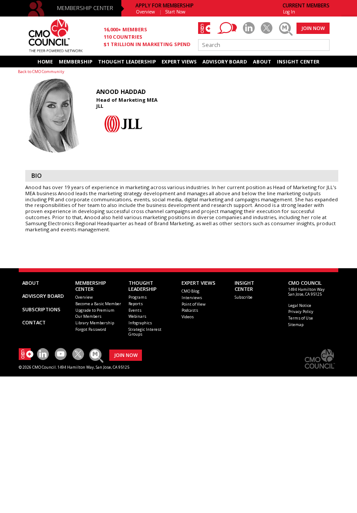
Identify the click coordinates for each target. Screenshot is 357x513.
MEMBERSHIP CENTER (85, 8)
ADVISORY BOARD (224, 61)
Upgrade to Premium (95, 310)
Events (134, 310)
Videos (188, 317)
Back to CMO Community (41, 71)
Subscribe (244, 297)
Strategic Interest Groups (145, 331)
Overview (145, 12)
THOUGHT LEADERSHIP (127, 61)
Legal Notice (299, 305)
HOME (45, 61)
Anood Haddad (121, 92)
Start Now (175, 12)
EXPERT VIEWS (179, 61)
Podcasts (190, 310)
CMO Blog (190, 291)
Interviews (192, 297)
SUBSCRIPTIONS (41, 309)
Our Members (88, 316)
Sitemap (295, 324)
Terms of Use (300, 318)
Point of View (193, 304)
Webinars (137, 316)
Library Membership (94, 323)
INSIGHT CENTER (298, 61)
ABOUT (262, 61)
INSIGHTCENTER (244, 286)
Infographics (140, 323)
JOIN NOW (313, 28)
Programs (137, 297)
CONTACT (34, 322)
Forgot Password (90, 329)
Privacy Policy (300, 311)
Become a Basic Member (98, 303)
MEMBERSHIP (75, 61)
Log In (289, 12)
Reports (135, 303)
